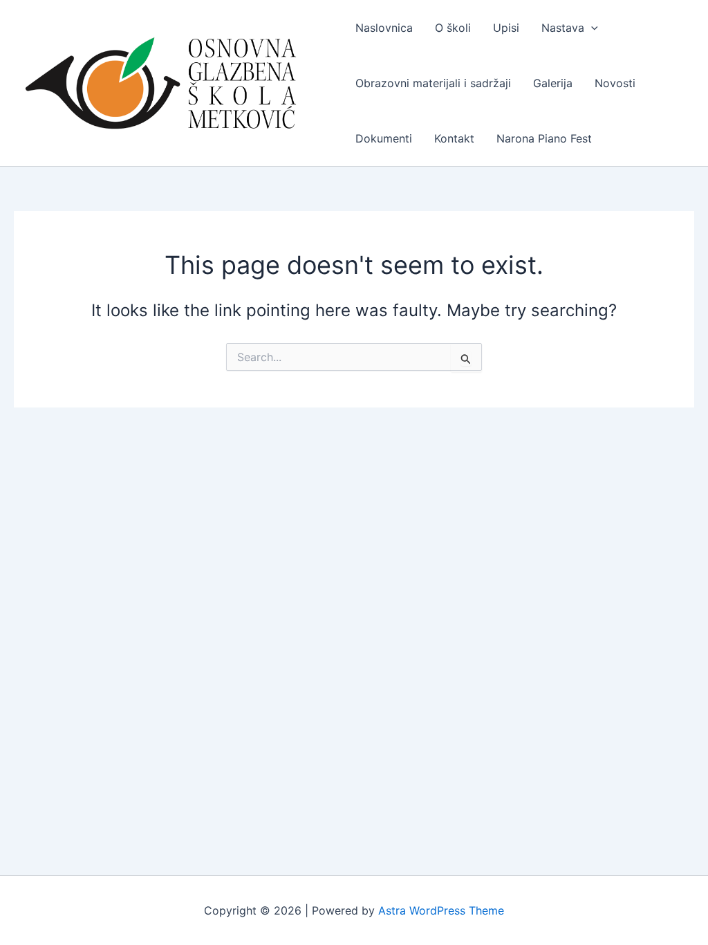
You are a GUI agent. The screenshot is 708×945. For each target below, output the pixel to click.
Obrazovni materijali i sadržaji (433, 83)
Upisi (506, 28)
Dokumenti (383, 138)
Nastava (562, 28)
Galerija (552, 83)
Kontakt (454, 138)
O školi (453, 28)
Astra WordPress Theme (441, 910)
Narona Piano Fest (544, 138)
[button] (591, 27)
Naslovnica (384, 28)
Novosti (615, 83)
